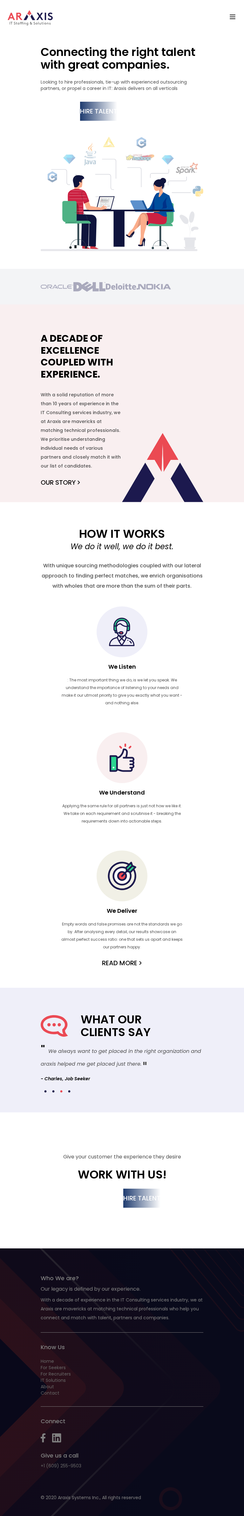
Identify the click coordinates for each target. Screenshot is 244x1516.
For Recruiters (56, 1374)
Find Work (58, 111)
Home (47, 1361)
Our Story (58, 482)
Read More (119, 963)
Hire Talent (98, 111)
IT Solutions (53, 1380)
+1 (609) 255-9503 (61, 1466)
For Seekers (53, 1367)
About (47, 1386)
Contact (50, 1393)
